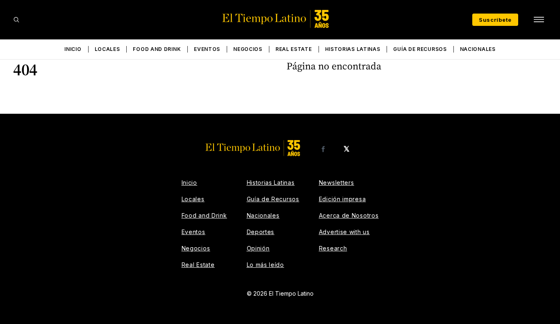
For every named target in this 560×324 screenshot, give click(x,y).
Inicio (72, 49)
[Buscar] (16, 19)
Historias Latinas (352, 49)
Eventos (207, 49)
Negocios (247, 49)
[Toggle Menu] (538, 19)
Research (333, 248)
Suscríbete (495, 19)
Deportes (261, 231)
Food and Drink (157, 49)
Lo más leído (265, 264)
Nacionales (478, 49)
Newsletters (336, 182)
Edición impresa (342, 198)
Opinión (258, 248)
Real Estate (293, 49)
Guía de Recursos (419, 49)
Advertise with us (344, 231)
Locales (107, 49)
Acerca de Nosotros (349, 215)
